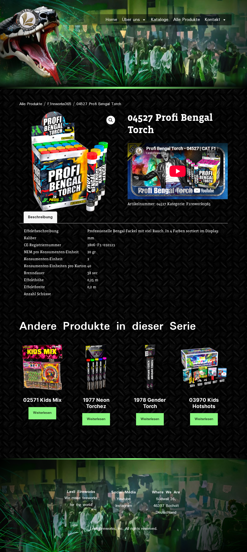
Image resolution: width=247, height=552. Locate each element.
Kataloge (159, 19)
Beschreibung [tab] (40, 217)
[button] (110, 120)
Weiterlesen (42, 413)
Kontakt (212, 19)
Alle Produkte (186, 19)
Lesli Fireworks (81, 492)
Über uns (131, 19)
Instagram (123, 506)
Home (111, 19)
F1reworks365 (59, 104)
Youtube (124, 499)
